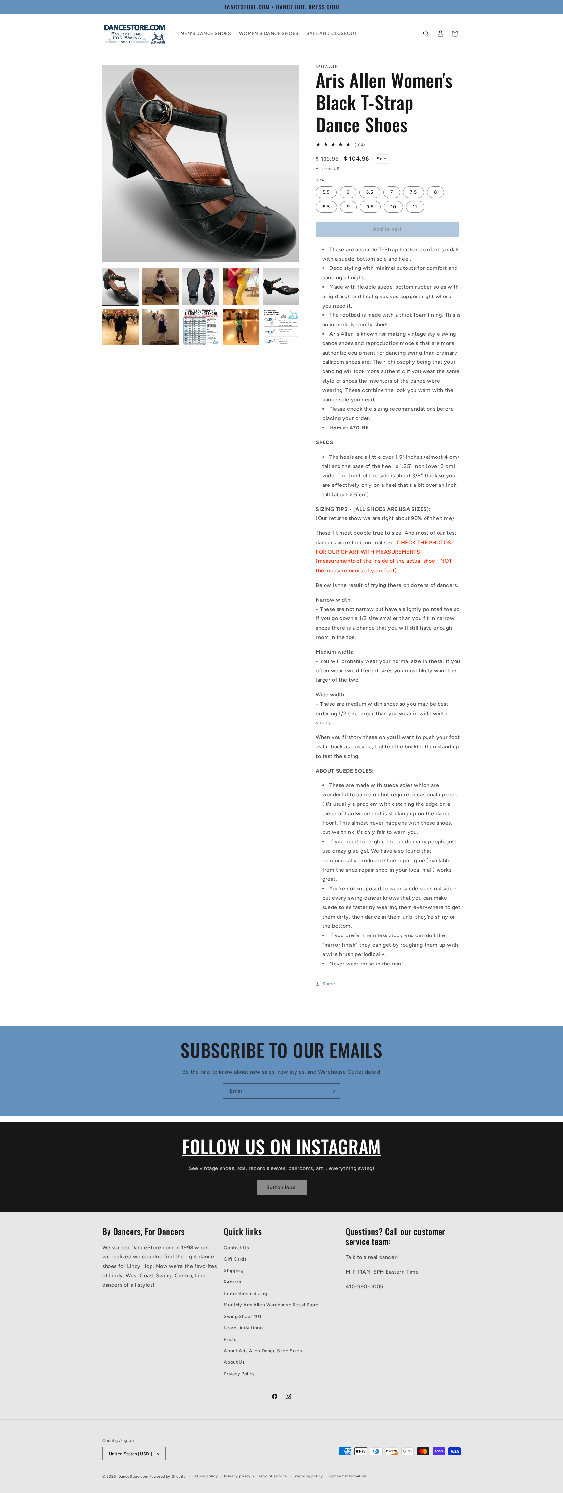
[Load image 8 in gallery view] (200, 327)
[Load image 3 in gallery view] (200, 286)
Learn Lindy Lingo (243, 1328)
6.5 (369, 192)
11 (415, 207)
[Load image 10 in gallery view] (281, 327)
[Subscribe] (332, 1091)
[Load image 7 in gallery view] (160, 327)
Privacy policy (237, 1476)
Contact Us (236, 1248)
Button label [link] (282, 1187)
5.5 (326, 192)
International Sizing (245, 1293)
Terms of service (272, 1476)
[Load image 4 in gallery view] (241, 286)
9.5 (370, 207)
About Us (234, 1362)
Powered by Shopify (167, 1476)
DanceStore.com (133, 1476)
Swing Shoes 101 (242, 1316)
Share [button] (328, 984)
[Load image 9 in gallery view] (241, 327)
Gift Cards (235, 1259)
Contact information (347, 1476)
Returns (232, 1282)
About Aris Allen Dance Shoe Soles (263, 1351)
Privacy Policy (239, 1374)
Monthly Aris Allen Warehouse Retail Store (271, 1305)
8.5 (326, 207)
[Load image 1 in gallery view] (120, 286)
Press (230, 1339)
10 (393, 207)
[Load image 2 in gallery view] (160, 286)
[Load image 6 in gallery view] (120, 327)
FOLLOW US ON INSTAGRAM (281, 1146)
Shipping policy (308, 1476)
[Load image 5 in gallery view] (281, 286)
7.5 (413, 192)
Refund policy (205, 1476)
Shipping (233, 1270)
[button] (426, 33)
